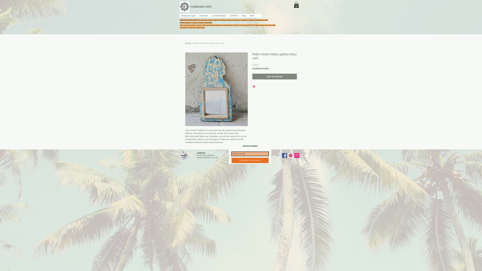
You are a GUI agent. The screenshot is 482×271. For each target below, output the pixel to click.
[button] (296, 5)
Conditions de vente (260, 68)
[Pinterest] (290, 155)
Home (188, 43)
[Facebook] (284, 155)
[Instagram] (296, 155)
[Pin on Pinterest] (253, 86)
